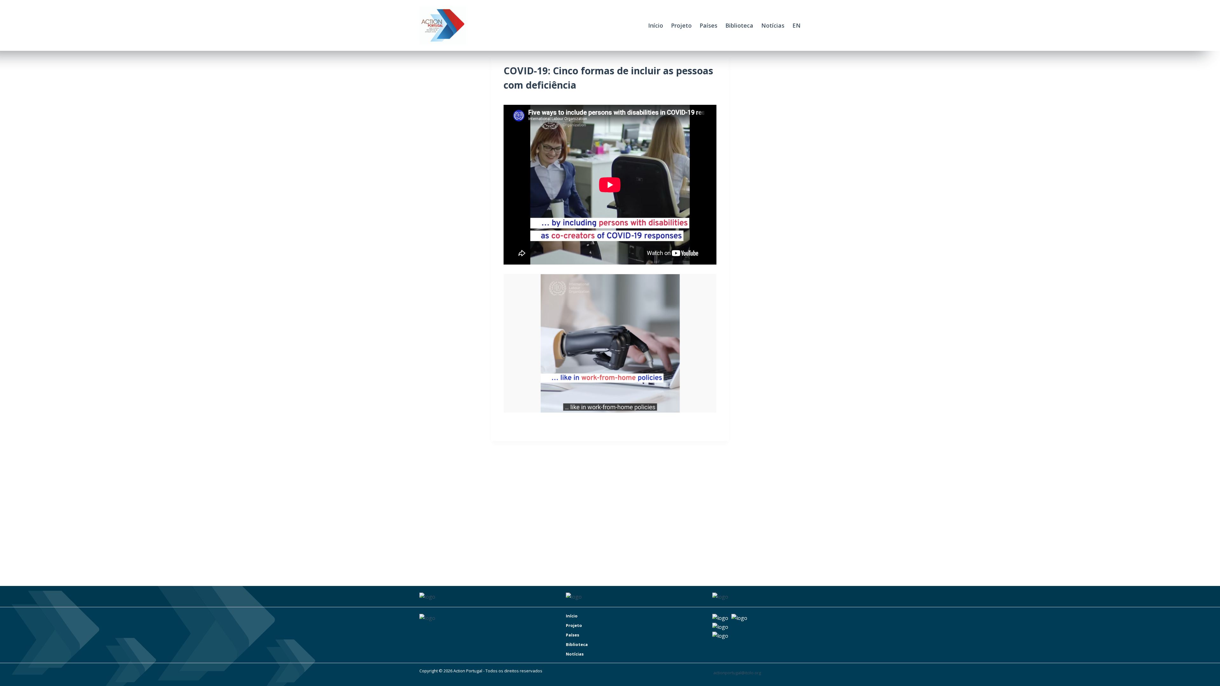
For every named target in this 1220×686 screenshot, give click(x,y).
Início (655, 25)
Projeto (681, 25)
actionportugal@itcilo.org (737, 673)
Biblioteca (739, 25)
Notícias (772, 25)
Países (708, 25)
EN (796, 25)
